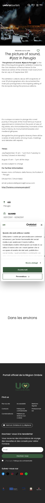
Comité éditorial (7, 414)
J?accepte (18, 461)
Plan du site (6, 404)
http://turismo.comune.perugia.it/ (16, 187)
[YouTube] (21, 473)
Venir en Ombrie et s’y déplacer (18, 425)
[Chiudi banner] (41, 225)
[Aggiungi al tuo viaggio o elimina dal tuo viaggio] (21, 326)
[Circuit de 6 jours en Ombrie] (11, 288)
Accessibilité (21, 404)
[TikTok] (17, 473)
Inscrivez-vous (22, 456)
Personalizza (21, 276)
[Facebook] (3, 473)
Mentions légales (35, 405)
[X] (7, 473)
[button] (41, 5)
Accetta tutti (22, 270)
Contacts (5, 409)
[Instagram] (12, 473)
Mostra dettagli (32, 263)
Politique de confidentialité (22, 410)
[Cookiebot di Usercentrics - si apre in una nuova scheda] (27, 225)
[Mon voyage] (33, 5)
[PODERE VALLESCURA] (31, 288)
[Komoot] (26, 473)
